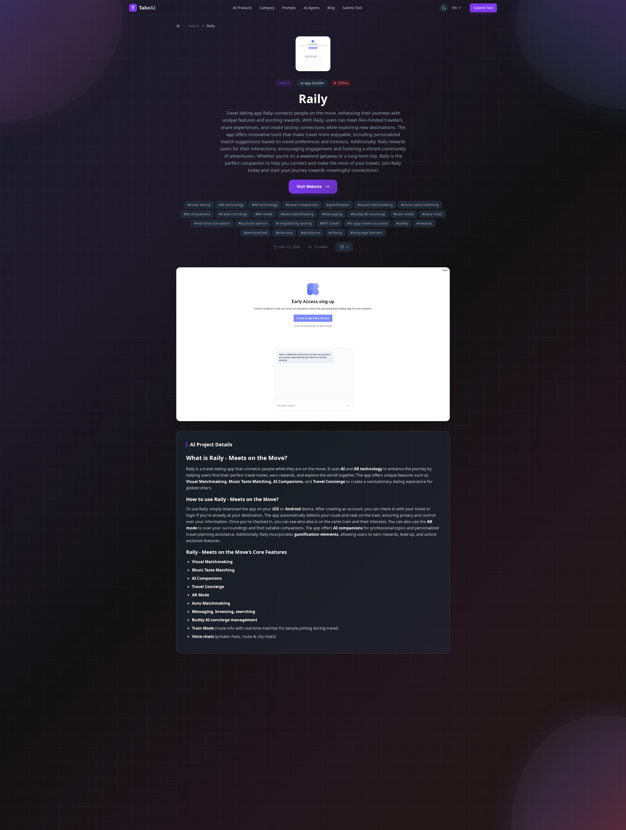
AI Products (242, 7)
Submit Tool (352, 7)
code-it (193, 25)
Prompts (289, 7)
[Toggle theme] (443, 7)
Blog (331, 7)
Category (267, 7)
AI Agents (312, 7)
